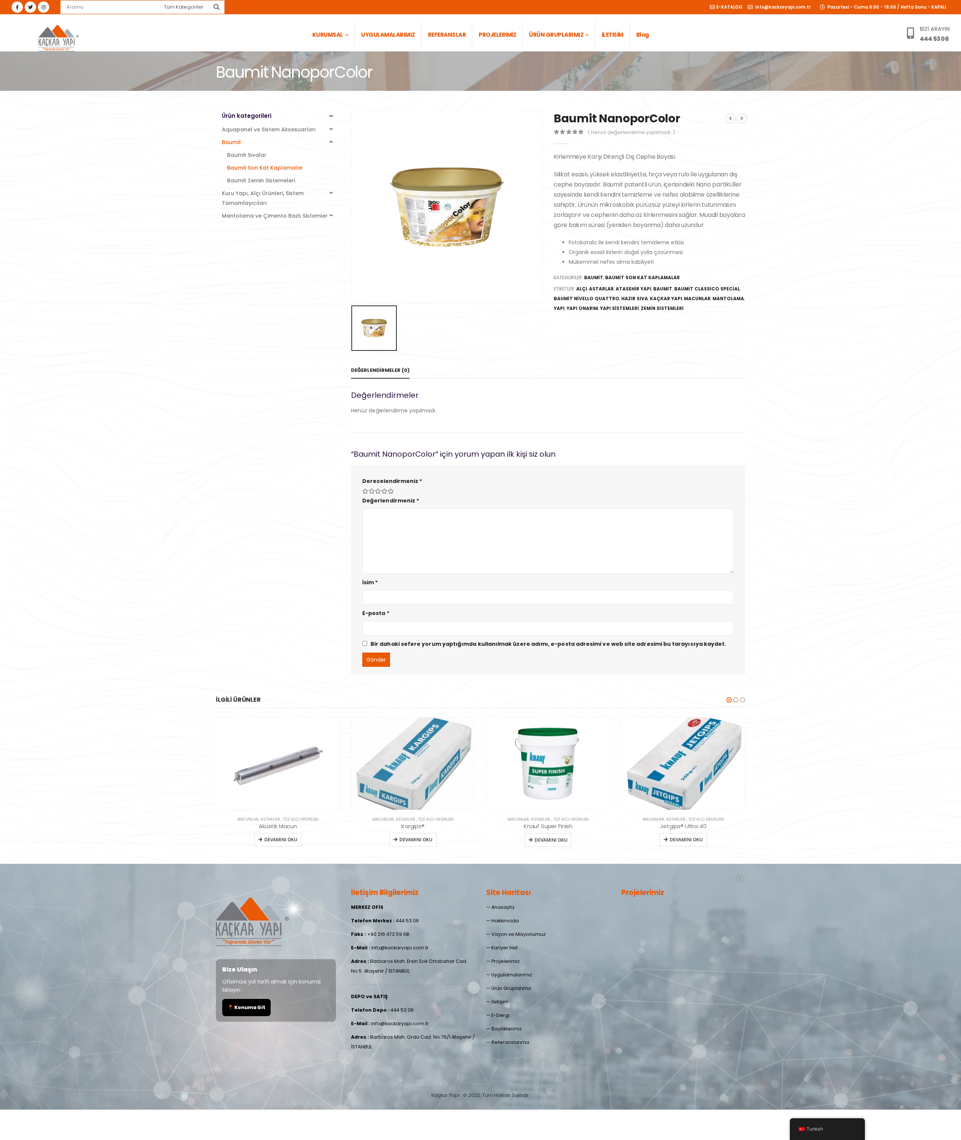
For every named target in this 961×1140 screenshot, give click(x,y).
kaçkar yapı (666, 298)
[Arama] (216, 7)
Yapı (559, 308)
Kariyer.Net (504, 947)
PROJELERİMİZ (497, 35)
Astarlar (601, 289)
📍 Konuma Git (246, 1007)
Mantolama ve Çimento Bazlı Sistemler (275, 216)
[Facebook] (17, 7)
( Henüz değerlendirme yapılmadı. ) (631, 132)
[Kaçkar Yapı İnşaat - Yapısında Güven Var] (58, 36)
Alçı (581, 289)
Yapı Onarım (582, 308)
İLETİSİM (613, 35)
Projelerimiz (505, 961)
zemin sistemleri (662, 308)
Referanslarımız (510, 1042)
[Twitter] (30, 7)
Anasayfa (502, 907)
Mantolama (728, 298)
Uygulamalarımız (511, 975)
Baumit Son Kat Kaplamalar (642, 277)
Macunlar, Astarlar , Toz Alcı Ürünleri (277, 819)
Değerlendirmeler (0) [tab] (380, 370)
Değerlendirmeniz (390, 500)
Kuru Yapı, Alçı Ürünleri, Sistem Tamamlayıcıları (263, 198)
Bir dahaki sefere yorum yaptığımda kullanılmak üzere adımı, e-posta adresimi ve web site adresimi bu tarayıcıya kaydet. (548, 644)
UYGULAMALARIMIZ (388, 35)
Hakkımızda (505, 920)
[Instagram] (43, 7)
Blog (642, 35)
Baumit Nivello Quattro (586, 298)
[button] (729, 699)
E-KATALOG (729, 7)
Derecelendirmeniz (392, 481)
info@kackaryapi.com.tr (782, 7)
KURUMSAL (327, 35)
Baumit (593, 277)
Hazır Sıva (634, 298)
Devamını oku (280, 839)
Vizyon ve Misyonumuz (518, 934)
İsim (370, 582)
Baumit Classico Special (707, 289)
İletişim (499, 1002)
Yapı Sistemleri (619, 308)
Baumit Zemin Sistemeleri (261, 180)
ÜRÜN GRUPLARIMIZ (556, 35)
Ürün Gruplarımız (511, 988)
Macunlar (697, 298)
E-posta (375, 613)
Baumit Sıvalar (247, 155)
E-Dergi (500, 1015)
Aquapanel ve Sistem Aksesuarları (269, 129)
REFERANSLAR (447, 35)
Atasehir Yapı (633, 289)
